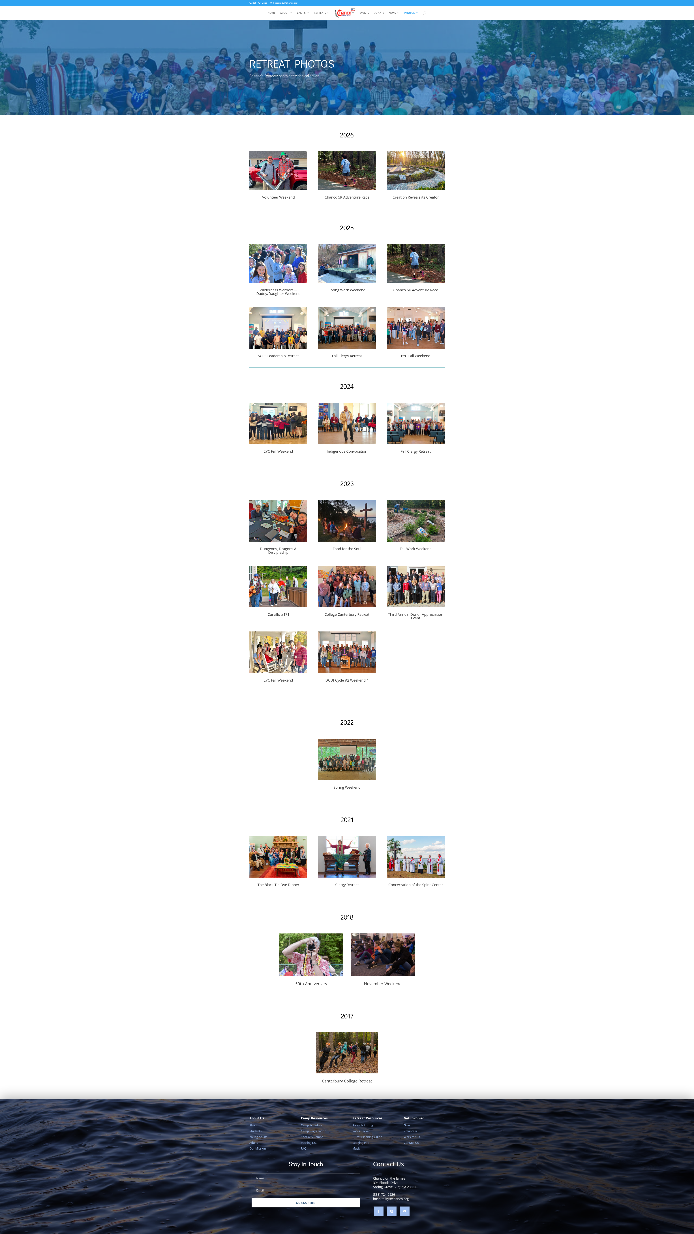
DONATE (379, 13)
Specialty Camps (312, 1137)
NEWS (392, 13)
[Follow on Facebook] (379, 1211)
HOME (271, 13)
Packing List (309, 1143)
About (253, 1125)
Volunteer (410, 1131)
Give (407, 1125)
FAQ (303, 1148)
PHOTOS (409, 13)
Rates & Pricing (362, 1125)
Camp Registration (313, 1131)
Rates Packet (361, 1131)
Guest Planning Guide (367, 1137)
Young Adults (258, 1137)
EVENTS (364, 13)
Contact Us (411, 1143)
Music (356, 1148)
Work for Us (412, 1137)
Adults (253, 1143)
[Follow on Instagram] (392, 1211)
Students (255, 1131)
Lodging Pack (361, 1143)
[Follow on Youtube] (405, 1211)
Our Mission (257, 1148)
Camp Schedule (311, 1125)
